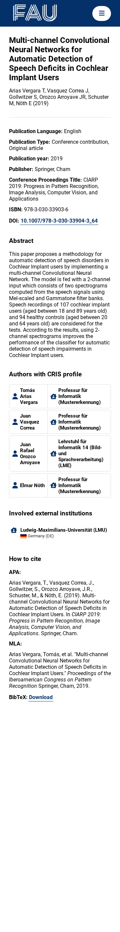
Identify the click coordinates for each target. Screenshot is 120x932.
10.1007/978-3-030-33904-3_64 (59, 221)
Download (41, 697)
